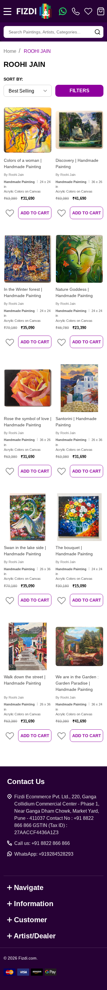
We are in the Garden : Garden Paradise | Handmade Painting (77, 683)
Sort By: (13, 79)
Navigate (28, 887)
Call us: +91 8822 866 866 (42, 843)
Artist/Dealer (35, 936)
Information (34, 904)
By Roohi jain (14, 174)
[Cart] (101, 11)
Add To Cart (35, 212)
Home (10, 51)
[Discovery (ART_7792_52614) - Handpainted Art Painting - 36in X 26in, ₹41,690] (79, 130)
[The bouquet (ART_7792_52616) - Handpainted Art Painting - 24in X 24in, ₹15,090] (79, 517)
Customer (30, 920)
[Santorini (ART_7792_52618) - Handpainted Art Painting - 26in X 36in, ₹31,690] (79, 388)
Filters (79, 90)
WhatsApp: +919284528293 (43, 854)
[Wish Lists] (88, 11)
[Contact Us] (77, 11)
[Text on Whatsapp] (62, 11)
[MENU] (7, 11)
